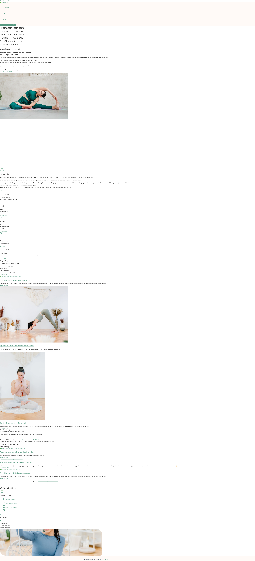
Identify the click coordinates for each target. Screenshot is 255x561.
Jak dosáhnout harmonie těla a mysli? (13, 423)
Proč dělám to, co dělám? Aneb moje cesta (15, 280)
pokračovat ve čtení (4, 285)
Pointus (106, 559)
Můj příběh (6, 7)
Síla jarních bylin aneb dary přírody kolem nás (16, 462)
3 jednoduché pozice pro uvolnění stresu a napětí (17, 346)
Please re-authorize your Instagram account (48, 481)
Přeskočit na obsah (4, 0)
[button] (8, 25)
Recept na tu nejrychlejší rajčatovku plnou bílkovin (17, 452)
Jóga (4, 13)
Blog (4, 19)
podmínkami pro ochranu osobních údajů (29, 439)
